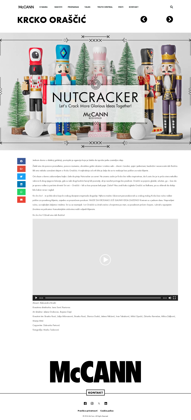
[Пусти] (36, 297)
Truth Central (105, 7)
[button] (105, 259)
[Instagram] (92, 403)
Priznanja (73, 7)
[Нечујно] (169, 297)
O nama (43, 7)
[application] (105, 260)
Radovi (58, 7)
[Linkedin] (106, 403)
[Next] (168, 19)
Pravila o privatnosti (87, 410)
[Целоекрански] (174, 297)
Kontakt (133, 7)
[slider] (103, 298)
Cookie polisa (106, 410)
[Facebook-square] (85, 403)
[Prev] (148, 19)
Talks (87, 7)
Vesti (120, 7)
